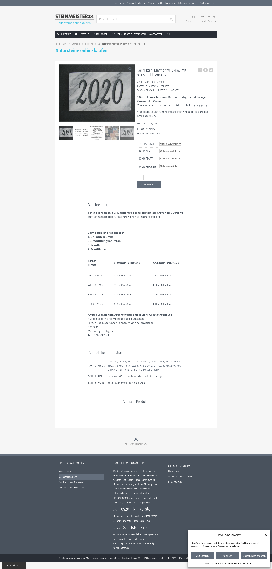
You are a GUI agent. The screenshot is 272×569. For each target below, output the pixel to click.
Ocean (116, 520)
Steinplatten (118, 534)
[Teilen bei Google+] (205, 70)
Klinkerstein (161, 90)
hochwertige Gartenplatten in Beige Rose (131, 502)
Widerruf (151, 3)
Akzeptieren (202, 556)
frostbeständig (127, 484)
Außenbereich (127, 475)
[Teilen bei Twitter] (211, 70)
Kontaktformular (159, 34)
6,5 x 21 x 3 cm (122, 369)
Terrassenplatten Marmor (135, 539)
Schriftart (146, 158)
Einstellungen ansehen (254, 556)
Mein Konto (119, 3)
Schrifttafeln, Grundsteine (73, 34)
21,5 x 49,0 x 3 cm (121, 365)
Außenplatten (140, 475)
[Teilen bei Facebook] (200, 70)
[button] (265, 534)
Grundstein (146, 493)
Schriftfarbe (147, 167)
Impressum (248, 563)
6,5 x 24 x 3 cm (138, 369)
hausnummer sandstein (139, 498)
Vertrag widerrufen (14, 565)
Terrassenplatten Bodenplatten (72, 487)
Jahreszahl (148, 90)
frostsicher (134, 488)
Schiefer (145, 528)
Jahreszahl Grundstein (160, 86)
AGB (160, 3)
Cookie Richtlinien (213, 563)
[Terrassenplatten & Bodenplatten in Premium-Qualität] (74, 19)
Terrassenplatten (133, 534)
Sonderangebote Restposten (129, 34)
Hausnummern (100, 34)
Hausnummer (120, 498)
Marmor (116, 516)
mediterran (139, 516)
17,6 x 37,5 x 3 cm (117, 361)
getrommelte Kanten (122, 493)
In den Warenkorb (149, 184)
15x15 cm (117, 471)
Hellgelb (153, 498)
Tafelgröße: (147, 143)
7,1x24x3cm (153, 369)
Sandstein (174, 90)
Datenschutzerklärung (232, 563)
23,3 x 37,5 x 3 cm (141, 365)
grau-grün (136, 493)
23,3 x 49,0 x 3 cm (160, 365)
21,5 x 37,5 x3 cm (155, 361)
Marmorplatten (127, 516)
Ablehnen (227, 556)
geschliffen (145, 488)
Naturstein (151, 516)
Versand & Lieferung (136, 3)
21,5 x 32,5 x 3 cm (137, 361)
